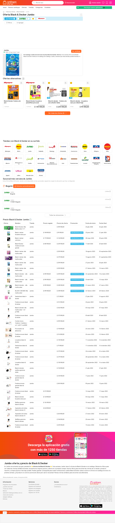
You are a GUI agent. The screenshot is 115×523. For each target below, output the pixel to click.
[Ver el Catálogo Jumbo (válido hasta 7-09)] (12, 65)
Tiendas (31, 7)
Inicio (5, 7)
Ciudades (47, 7)
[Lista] (110, 2)
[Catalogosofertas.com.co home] (10, 2)
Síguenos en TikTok (34, 492)
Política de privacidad (79, 512)
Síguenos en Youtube (34, 490)
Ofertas (24, 7)
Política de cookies (91, 512)
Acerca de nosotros (8, 495)
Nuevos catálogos (14, 7)
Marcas (5, 490)
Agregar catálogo (7, 497)
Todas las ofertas (10, 11)
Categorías (39, 7)
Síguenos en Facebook (35, 486)
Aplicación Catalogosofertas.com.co (12, 492)
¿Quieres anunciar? (8, 486)
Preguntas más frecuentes (10, 484)
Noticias (5, 499)
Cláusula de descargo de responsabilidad (48, 512)
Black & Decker (20, 11)
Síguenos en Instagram (35, 488)
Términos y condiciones (66, 512)
